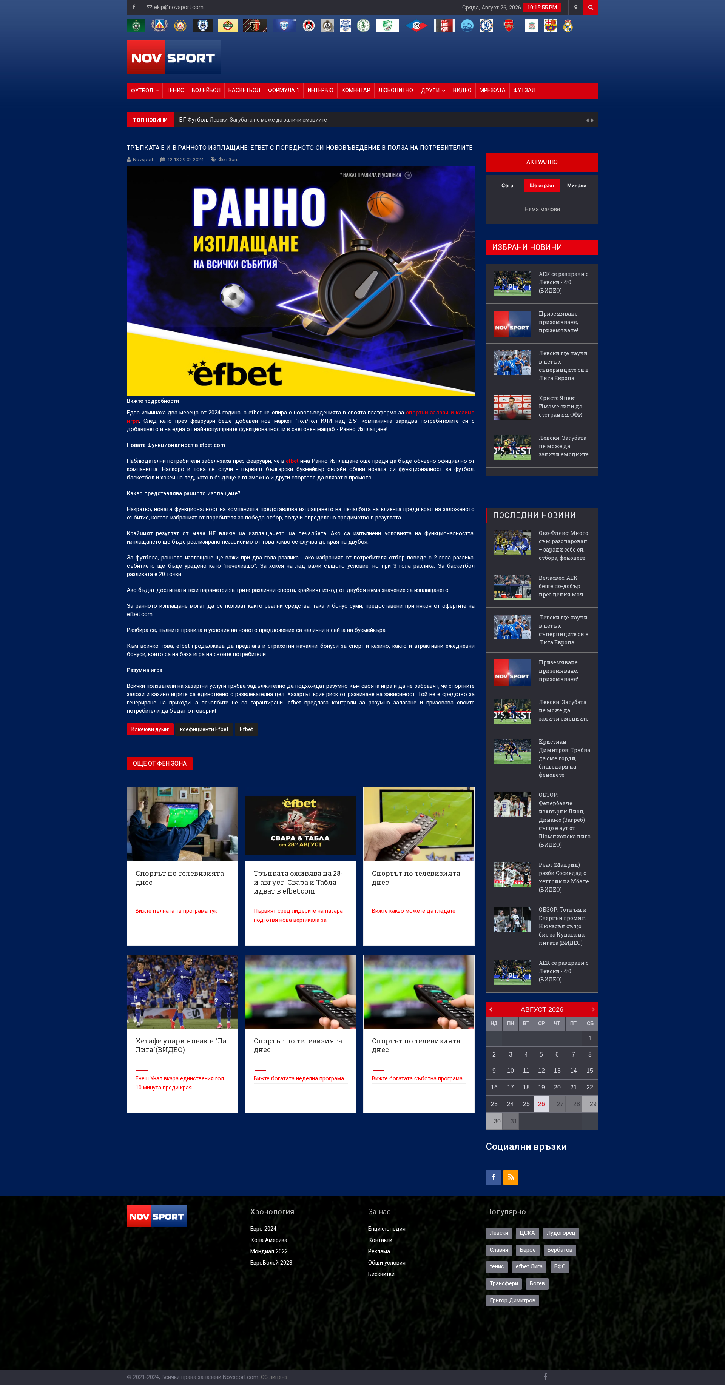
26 (541, 1104)
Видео (462, 90)
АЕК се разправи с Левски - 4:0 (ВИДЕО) (563, 282)
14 (573, 1071)
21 (573, 1087)
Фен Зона (229, 159)
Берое (528, 1250)
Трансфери (504, 1283)
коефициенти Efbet (204, 729)
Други (430, 91)
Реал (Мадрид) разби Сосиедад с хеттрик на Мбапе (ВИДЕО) (564, 877)
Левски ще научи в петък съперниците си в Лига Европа (564, 366)
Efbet (246, 729)
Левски (499, 1233)
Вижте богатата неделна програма (299, 1078)
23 (494, 1104)
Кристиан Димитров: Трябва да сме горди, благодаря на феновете (564, 758)
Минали (576, 185)
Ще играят (542, 185)
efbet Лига (529, 1266)
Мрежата (493, 90)
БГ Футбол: (194, 120)
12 (541, 1071)
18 (526, 1087)
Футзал (524, 90)
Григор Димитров (512, 1300)
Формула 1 (283, 90)
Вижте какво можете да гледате (413, 911)
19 (541, 1087)
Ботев (537, 1283)
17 (510, 1087)
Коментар (355, 90)
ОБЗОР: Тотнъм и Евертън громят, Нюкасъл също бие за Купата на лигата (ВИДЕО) (563, 926)
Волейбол (206, 90)
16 (494, 1087)
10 (510, 1071)
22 (589, 1087)
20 (557, 1087)
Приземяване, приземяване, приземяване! (559, 322)
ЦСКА (527, 1233)
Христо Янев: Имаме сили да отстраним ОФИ (561, 406)
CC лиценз (274, 1377)
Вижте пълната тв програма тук (176, 911)
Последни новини (534, 515)
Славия (499, 1250)
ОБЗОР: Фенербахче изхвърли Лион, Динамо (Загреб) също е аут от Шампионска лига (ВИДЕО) (565, 819)
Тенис (175, 90)
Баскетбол (244, 90)
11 (526, 1071)
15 (589, 1071)
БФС (559, 1266)
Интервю (320, 90)
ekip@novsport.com (179, 7)
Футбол (142, 91)
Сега (507, 185)
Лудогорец (561, 1233)
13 (557, 1071)
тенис (497, 1266)
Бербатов (560, 1250)
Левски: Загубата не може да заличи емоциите (268, 120)
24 (510, 1104)
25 (526, 1104)
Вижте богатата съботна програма (417, 1078)
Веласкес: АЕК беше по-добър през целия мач (561, 586)
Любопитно (395, 90)
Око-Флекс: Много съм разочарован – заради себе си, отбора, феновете (563, 545)
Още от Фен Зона (160, 763)
